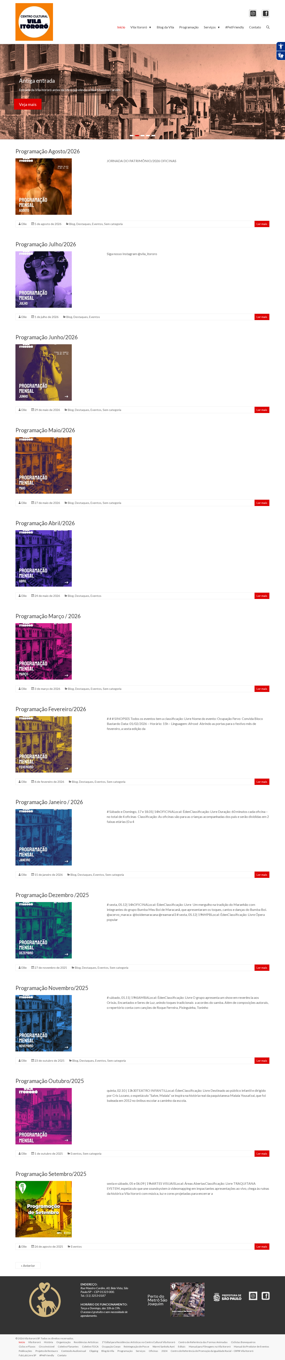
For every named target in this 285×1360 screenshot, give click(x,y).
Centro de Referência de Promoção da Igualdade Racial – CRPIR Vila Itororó (212, 1350)
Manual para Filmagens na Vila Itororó (210, 1346)
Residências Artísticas (86, 1342)
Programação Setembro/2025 (50, 1174)
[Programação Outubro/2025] (43, 1090)
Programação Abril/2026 (45, 523)
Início (121, 27)
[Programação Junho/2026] (43, 346)
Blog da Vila (165, 27)
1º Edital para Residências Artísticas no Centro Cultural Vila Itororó (138, 1342)
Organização (63, 1342)
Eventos (97, 224)
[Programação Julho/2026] (43, 253)
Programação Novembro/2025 (51, 988)
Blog (72, 224)
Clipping (93, 1350)
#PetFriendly (234, 27)
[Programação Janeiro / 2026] (43, 811)
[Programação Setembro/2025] (43, 1183)
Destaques (83, 224)
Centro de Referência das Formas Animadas (203, 1342)
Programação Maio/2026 (45, 430)
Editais (181, 1346)
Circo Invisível (46, 1346)
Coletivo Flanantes (68, 1346)
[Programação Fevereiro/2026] (43, 718)
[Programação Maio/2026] (43, 439)
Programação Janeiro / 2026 (49, 802)
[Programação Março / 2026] (43, 625)
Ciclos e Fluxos (27, 1346)
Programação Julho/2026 (45, 244)
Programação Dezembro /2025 (52, 895)
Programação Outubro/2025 (49, 1081)
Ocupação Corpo (111, 1346)
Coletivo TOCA (90, 1346)
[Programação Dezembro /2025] (43, 904)
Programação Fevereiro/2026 (50, 709)
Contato (255, 27)
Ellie (24, 224)
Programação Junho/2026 (46, 337)
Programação (189, 27)
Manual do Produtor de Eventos (251, 1346)
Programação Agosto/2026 (47, 151)
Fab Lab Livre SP (27, 1355)
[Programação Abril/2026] (43, 532)
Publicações (25, 1350)
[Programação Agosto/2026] (43, 160)
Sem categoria (113, 224)
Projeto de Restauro (46, 1350)
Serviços (212, 27)
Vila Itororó (140, 27)
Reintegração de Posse (136, 1346)
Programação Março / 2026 (48, 616)
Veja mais (28, 106)
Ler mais (262, 224)
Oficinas (153, 1350)
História (48, 1342)
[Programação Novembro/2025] (43, 997)
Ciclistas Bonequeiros (243, 1342)
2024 (164, 1350)
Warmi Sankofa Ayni (164, 1346)
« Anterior (28, 1265)
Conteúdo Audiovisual (73, 1350)
